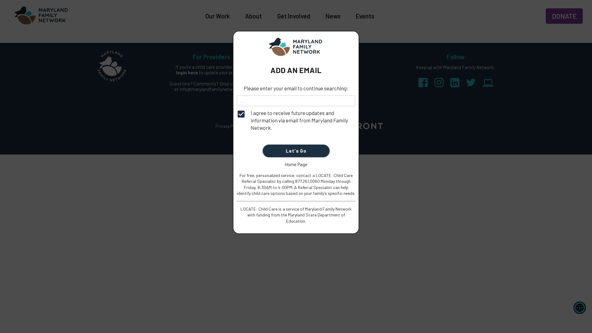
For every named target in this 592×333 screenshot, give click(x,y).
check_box (241, 114)
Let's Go (296, 151)
